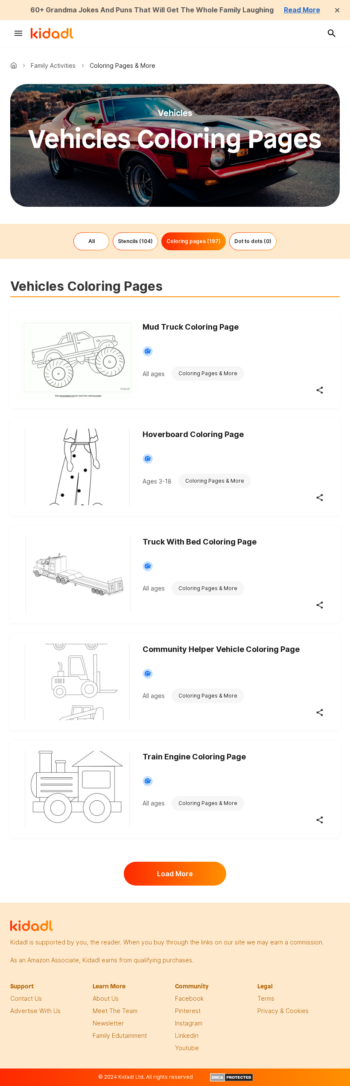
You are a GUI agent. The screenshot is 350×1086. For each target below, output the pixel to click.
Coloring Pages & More (207, 373)
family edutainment (120, 1035)
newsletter (108, 1023)
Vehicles (175, 113)
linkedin (186, 1035)
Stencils (135, 241)
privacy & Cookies (283, 1010)
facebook (189, 998)
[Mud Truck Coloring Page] (78, 359)
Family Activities (53, 65)
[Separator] (319, 390)
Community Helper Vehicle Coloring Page (221, 649)
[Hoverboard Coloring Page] (78, 467)
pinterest (188, 1010)
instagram (188, 1023)
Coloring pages (193, 241)
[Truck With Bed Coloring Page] (78, 574)
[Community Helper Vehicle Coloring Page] (78, 681)
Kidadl (15, 65)
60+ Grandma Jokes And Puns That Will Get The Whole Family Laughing (152, 10)
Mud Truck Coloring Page (191, 326)
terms (265, 998)
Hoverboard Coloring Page (193, 434)
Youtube (187, 1047)
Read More (302, 10)
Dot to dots (252, 241)
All (91, 241)
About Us (106, 998)
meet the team (115, 1010)
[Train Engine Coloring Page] (78, 789)
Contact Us (26, 998)
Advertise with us (35, 1010)
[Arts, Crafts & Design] (148, 351)
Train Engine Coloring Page (194, 756)
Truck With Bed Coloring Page (200, 541)
